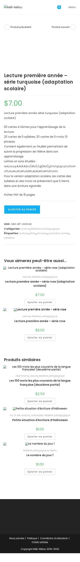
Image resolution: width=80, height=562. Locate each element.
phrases (42, 233)
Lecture (25, 229)
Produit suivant (61, 27)
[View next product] (73, 27)
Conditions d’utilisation (54, 538)
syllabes (9, 238)
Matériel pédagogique (45, 229)
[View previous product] (7, 27)
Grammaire (22, 375)
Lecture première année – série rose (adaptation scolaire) (40, 284)
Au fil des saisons (20, 415)
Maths (53, 450)
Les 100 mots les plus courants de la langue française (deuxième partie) (40, 383)
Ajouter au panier (22, 209)
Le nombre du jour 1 (39, 455)
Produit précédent (20, 27)
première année (58, 233)
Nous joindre (16, 538)
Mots (33, 233)
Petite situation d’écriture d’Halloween (40, 420)
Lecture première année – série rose (39, 321)
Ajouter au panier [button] (39, 302)
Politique (32, 538)
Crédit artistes (40, 542)
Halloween (37, 415)
